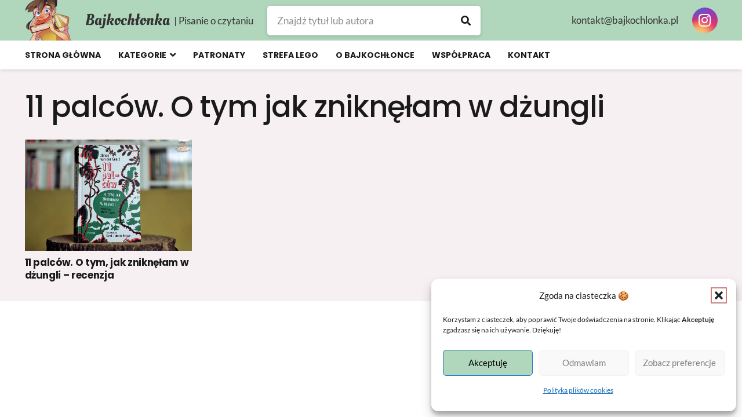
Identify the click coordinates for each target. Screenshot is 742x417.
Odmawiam (584, 362)
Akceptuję (487, 362)
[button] (719, 295)
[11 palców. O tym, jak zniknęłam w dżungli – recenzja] (108, 195)
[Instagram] (705, 20)
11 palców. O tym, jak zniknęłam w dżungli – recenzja (107, 268)
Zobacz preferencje (679, 362)
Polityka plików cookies (578, 390)
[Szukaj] (466, 20)
